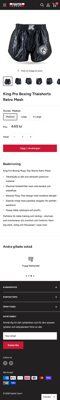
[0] (54, 5)
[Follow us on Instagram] (11, 363)
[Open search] (42, 5)
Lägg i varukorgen (30, 148)
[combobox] (49, 397)
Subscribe (13, 345)
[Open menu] (4, 5)
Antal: (6, 136)
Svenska (47, 397)
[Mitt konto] (48, 5)
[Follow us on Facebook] (5, 363)
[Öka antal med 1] (31, 137)
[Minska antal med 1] (14, 137)
